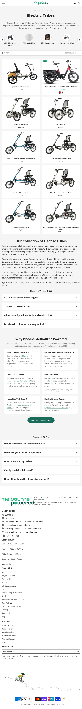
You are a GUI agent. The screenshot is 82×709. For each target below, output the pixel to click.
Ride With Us (7, 603)
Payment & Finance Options (13, 599)
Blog (3, 616)
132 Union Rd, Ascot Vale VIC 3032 (28, 528)
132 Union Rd (26, 356)
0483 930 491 (10, 518)
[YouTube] (17, 535)
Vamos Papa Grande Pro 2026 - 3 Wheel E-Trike (61, 77)
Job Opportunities (9, 586)
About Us (5, 572)
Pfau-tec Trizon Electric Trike (61, 147)
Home (29, 11)
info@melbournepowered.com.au (18, 525)
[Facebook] (4, 535)
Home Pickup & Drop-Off (12, 593)
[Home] (41, 3)
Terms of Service (8, 639)
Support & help (8, 613)
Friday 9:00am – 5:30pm (11, 554)
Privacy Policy (7, 625)
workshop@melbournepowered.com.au (21, 532)
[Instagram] (8, 535)
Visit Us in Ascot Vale (41, 420)
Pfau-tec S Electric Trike (21, 181)
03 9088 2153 (10, 515)
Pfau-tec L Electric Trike (21, 216)
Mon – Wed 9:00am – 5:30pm (13, 544)
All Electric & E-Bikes (38, 11)
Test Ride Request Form (11, 606)
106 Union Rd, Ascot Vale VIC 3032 (29, 522)
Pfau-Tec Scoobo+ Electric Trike (61, 181)
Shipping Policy (8, 632)
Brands (4, 582)
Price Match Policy (9, 635)
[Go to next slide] (80, 40)
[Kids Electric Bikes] (47, 40)
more (9, 383)
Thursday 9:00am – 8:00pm (12, 549)
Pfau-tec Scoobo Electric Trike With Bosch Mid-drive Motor (61, 216)
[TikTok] (13, 535)
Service (4, 596)
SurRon (20, 381)
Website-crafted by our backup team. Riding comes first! (44, 704)
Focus (9, 381)
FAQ (3, 589)
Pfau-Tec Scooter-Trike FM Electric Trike (21, 147)
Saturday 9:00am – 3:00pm (12, 559)
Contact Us (6, 579)
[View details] (18, 501)
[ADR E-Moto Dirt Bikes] (10, 40)
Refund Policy (7, 629)
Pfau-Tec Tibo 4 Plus (21, 113)
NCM (30, 381)
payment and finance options (56, 407)
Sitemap (5, 610)
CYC (25, 381)
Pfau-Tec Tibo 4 (61, 113)
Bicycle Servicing (8, 576)
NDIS (4, 642)
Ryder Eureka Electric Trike (21, 77)
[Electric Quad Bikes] (66, 40)
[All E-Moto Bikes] (29, 40)
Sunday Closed (8, 564)
